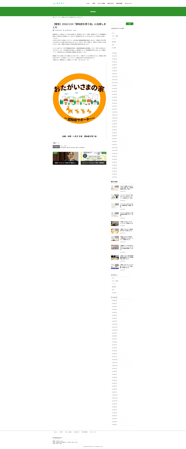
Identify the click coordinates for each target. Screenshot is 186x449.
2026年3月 (114, 67)
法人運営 (114, 47)
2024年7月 (114, 126)
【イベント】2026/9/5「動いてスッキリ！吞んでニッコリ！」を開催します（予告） (126, 196)
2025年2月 (114, 106)
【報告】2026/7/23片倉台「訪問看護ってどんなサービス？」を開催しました (126, 238)
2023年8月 (114, 159)
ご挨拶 (61, 432)
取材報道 (114, 41)
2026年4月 (114, 64)
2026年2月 (114, 70)
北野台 (69, 147)
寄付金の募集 (84, 432)
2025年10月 (114, 82)
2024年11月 (114, 115)
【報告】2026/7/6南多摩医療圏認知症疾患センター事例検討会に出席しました (126, 257)
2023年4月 (114, 171)
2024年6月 (114, 129)
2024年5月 (114, 132)
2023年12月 (114, 147)
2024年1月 (114, 144)
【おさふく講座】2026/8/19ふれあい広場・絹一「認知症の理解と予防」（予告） (126, 188)
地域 (65, 145)
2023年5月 (114, 168)
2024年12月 (114, 112)
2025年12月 (114, 76)
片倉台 (74, 147)
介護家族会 (64, 147)
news (62, 145)
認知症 (83, 147)
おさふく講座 (115, 36)
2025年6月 (114, 94)
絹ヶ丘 (78, 147)
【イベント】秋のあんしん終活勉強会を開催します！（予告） (126, 214)
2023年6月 (114, 165)
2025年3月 (114, 103)
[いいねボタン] (54, 143)
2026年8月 (114, 53)
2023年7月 (114, 162)
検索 (129, 24)
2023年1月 (114, 177)
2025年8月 (114, 88)
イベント (114, 38)
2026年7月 (114, 56)
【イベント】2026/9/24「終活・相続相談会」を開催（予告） (126, 205)
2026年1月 (114, 73)
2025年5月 (114, 97)
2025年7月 (114, 91)
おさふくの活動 (68, 432)
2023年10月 (114, 153)
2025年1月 (114, 109)
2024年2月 (114, 141)
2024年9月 (114, 121)
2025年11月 (114, 79)
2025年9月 (114, 85)
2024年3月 (114, 138)
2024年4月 (114, 135)
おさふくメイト (93, 432)
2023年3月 (114, 174)
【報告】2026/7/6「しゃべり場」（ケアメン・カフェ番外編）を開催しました (126, 266)
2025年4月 (114, 100)
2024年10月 (114, 118)
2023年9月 (114, 156)
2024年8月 (114, 123)
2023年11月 (114, 150)
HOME (55, 432)
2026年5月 (114, 61)
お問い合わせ (76, 432)
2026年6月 (114, 58)
